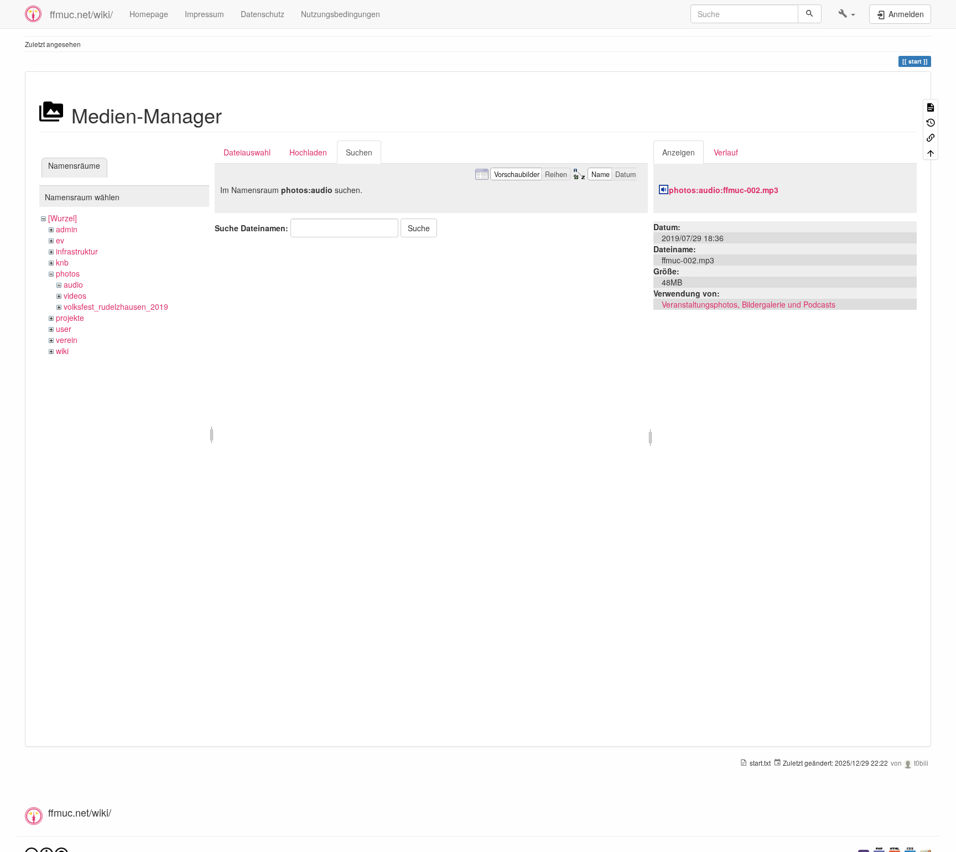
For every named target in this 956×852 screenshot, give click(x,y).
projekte (70, 317)
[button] (847, 14)
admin (66, 229)
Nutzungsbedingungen (340, 13)
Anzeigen (678, 152)
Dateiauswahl (247, 152)
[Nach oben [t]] (930, 152)
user (63, 328)
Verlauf (726, 152)
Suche (419, 227)
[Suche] (810, 13)
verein (66, 339)
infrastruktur (77, 251)
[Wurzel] (62, 218)
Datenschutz (262, 13)
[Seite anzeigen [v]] (930, 106)
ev (60, 240)
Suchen (359, 152)
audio (73, 284)
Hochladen (308, 152)
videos (75, 295)
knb (62, 262)
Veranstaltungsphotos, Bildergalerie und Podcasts (748, 304)
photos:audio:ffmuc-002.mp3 (723, 189)
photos (68, 273)
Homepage (148, 13)
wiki (62, 350)
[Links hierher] (930, 137)
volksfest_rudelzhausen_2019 (116, 306)
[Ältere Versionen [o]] (930, 121)
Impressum (204, 13)
